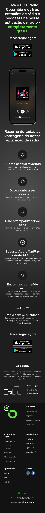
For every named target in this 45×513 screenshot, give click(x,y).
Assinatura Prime (32, 452)
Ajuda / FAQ (30, 448)
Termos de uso (9, 441)
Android (7, 482)
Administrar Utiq (10, 457)
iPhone (6, 473)
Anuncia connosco (33, 420)
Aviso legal (8, 453)
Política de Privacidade (8, 447)
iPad (5, 478)
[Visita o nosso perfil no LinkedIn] (28, 473)
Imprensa (29, 416)
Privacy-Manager (10, 461)
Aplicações (30, 443)
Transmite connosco (30, 426)
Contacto (29, 439)
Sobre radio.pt (31, 411)
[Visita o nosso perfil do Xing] (33, 473)
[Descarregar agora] (22, 46)
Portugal (24, 493)
